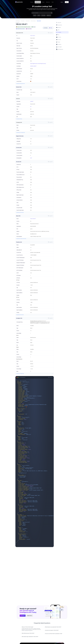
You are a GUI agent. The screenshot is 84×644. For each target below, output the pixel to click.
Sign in (67, 2)
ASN (58, 29)
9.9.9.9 (39, 15)
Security (59, 39)
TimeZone (59, 44)
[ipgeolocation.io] (19, 2)
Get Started (22, 615)
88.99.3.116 (48, 15)
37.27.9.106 (43, 15)
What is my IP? (37, 2)
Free (46, 27)
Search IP (59, 22)
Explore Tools (29, 615)
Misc (58, 34)
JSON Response (60, 49)
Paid (51, 27)
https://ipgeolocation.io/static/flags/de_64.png (35, 404)
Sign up (62, 2)
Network (59, 27)
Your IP (35, 15)
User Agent (60, 46)
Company (59, 32)
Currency (59, 37)
